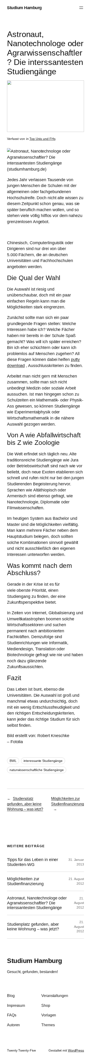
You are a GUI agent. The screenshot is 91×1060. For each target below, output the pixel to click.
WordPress (76, 1050)
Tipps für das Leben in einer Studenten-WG (32, 862)
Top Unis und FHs (42, 139)
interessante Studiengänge (43, 761)
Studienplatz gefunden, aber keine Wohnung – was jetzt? (25, 803)
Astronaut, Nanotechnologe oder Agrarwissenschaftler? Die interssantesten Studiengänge (37, 903)
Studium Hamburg (24, 7)
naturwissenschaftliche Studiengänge (37, 770)
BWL (13, 761)
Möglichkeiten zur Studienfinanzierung (25, 881)
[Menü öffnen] (81, 8)
